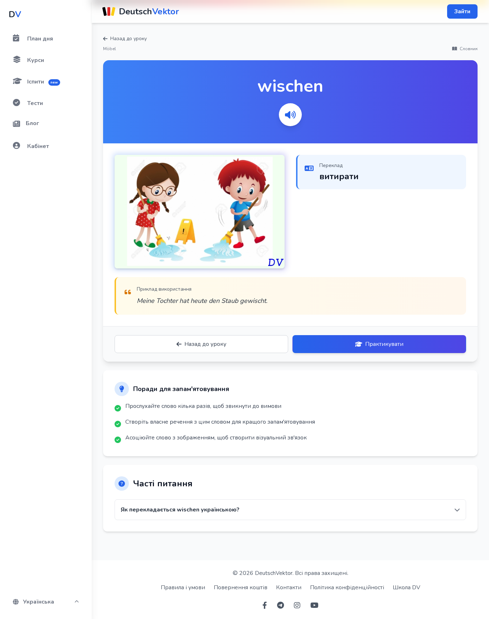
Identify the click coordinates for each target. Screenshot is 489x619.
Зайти (462, 11)
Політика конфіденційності (347, 587)
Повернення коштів (240, 587)
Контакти (288, 587)
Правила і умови (183, 587)
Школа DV (406, 587)
